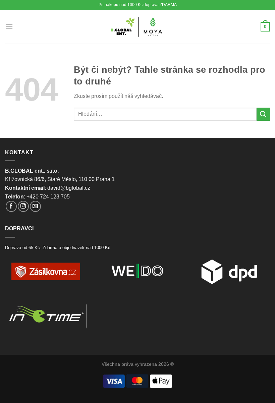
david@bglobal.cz (68, 188)
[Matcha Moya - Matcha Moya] (137, 26)
